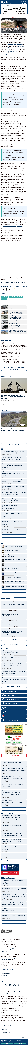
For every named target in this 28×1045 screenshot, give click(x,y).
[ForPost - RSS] (6, 986)
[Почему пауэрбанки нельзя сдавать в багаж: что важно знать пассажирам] (4, 321)
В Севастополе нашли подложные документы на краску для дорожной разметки (12, 522)
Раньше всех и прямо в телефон (14, 708)
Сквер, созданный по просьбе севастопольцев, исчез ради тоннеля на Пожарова (13, 847)
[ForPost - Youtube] (14, 986)
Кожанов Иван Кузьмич (12, 564)
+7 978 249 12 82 (5, 951)
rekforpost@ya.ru (5, 1032)
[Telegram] (10, 289)
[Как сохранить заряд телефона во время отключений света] (4, 306)
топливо (23, 391)
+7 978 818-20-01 (5, 1029)
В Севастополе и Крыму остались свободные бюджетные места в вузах (13, 499)
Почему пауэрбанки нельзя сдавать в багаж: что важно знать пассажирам (16, 322)
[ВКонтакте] (3, 289)
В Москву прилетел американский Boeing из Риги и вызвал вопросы (12, 480)
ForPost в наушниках (12, 720)
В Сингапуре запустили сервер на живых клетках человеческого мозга (14, 493)
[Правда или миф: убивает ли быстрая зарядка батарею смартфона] (4, 325)
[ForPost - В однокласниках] (18, 986)
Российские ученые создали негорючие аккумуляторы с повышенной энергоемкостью (16, 317)
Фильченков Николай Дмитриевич (15, 559)
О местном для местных (12, 699)
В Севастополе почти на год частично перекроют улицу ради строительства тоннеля (13, 473)
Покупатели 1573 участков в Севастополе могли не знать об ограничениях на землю (11, 506)
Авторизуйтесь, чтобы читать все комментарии (14, 368)
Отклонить (7, 1043)
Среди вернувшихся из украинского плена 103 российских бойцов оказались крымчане (14, 770)
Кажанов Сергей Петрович (13, 573)
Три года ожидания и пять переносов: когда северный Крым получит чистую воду (13, 896)
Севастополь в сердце (12, 703)
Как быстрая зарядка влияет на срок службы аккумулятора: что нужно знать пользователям (17, 312)
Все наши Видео (10, 695)
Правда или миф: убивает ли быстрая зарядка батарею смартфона (16, 327)
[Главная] (6, 2)
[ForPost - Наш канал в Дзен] (21, 986)
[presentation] (3, 404)
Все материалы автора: (13, 282)
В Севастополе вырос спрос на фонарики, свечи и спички (11, 530)
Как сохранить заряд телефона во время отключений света (17, 307)
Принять (19, 1043)
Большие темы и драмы (12, 712)
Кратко (3, 977)
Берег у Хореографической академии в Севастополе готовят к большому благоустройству (18, 332)
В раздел (14, 639)
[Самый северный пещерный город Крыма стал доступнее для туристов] (14, 412)
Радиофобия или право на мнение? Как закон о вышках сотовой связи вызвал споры (13, 514)
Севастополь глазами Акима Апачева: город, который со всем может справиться (13, 881)
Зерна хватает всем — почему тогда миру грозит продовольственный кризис (12, 665)
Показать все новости (14, 536)
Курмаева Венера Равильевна (13, 577)
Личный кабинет (14, 644)
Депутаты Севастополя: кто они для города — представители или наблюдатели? (12, 614)
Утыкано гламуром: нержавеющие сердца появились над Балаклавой (13, 623)
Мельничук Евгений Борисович (14, 546)
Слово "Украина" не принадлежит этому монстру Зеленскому (13, 605)
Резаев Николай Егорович (12, 550)
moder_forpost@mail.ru (11, 949)
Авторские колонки (6, 973)
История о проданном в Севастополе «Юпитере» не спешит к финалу (13, 452)
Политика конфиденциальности (17, 1041)
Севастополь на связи (10, 691)
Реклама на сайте (6, 937)
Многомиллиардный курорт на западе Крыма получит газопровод (13, 487)
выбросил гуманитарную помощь (13, 226)
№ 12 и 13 (5, 54)
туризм (23, 425)
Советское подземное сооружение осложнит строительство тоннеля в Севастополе (12, 827)
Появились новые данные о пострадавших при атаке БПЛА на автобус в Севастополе (12, 802)
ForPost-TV (4, 975)
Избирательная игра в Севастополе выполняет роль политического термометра (12, 633)
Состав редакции (6, 979)
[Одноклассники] (6, 289)
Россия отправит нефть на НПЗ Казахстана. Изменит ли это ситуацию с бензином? (13, 397)
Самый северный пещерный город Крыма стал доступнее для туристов (12, 429)
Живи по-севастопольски (12, 716)
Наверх (23, 1038)
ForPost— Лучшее (17, 989)
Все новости (4, 972)
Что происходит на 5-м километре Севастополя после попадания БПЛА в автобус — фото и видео (13, 778)
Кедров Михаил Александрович (14, 581)
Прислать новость (14, 444)
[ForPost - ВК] (10, 986)
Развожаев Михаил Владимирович (15, 586)
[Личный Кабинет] (22, 1)
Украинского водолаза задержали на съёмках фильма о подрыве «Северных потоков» (13, 679)
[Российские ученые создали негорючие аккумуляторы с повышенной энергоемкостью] (4, 316)
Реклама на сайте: (6, 1025)
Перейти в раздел (14, 591)
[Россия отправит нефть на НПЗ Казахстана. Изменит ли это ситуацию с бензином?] (14, 378)
